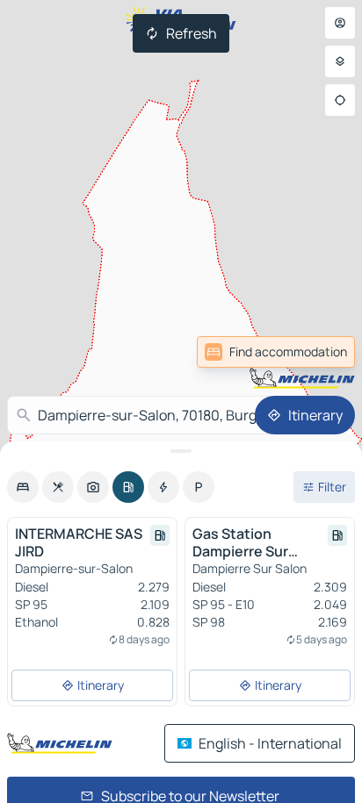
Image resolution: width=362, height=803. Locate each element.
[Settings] (340, 61)
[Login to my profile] (340, 23)
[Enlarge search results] (181, 451)
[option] (23, 487)
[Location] (340, 100)
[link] (276, 352)
